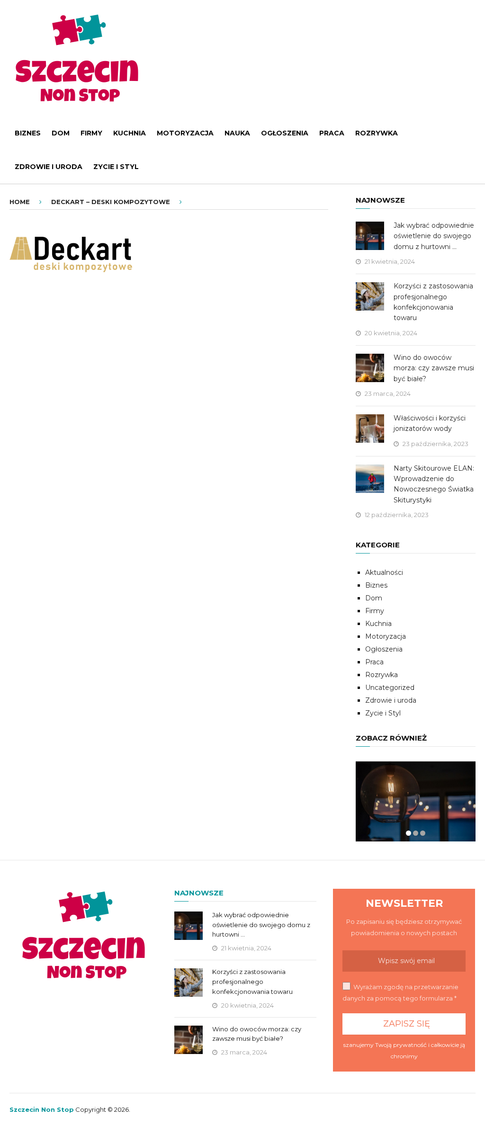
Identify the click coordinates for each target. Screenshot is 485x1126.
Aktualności (384, 572)
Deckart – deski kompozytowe (110, 202)
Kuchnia (129, 133)
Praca (331, 133)
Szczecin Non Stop (41, 1109)
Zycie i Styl (116, 166)
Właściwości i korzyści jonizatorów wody (430, 423)
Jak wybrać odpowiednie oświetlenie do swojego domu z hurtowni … (434, 236)
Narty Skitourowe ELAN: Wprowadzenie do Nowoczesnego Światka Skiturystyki (434, 484)
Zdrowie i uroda (48, 166)
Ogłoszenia (284, 133)
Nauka (237, 133)
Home (19, 202)
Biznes (28, 133)
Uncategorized (389, 687)
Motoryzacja (185, 133)
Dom (61, 133)
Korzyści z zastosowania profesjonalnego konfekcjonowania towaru (433, 302)
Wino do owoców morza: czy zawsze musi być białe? (434, 368)
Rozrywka (376, 133)
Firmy (91, 133)
